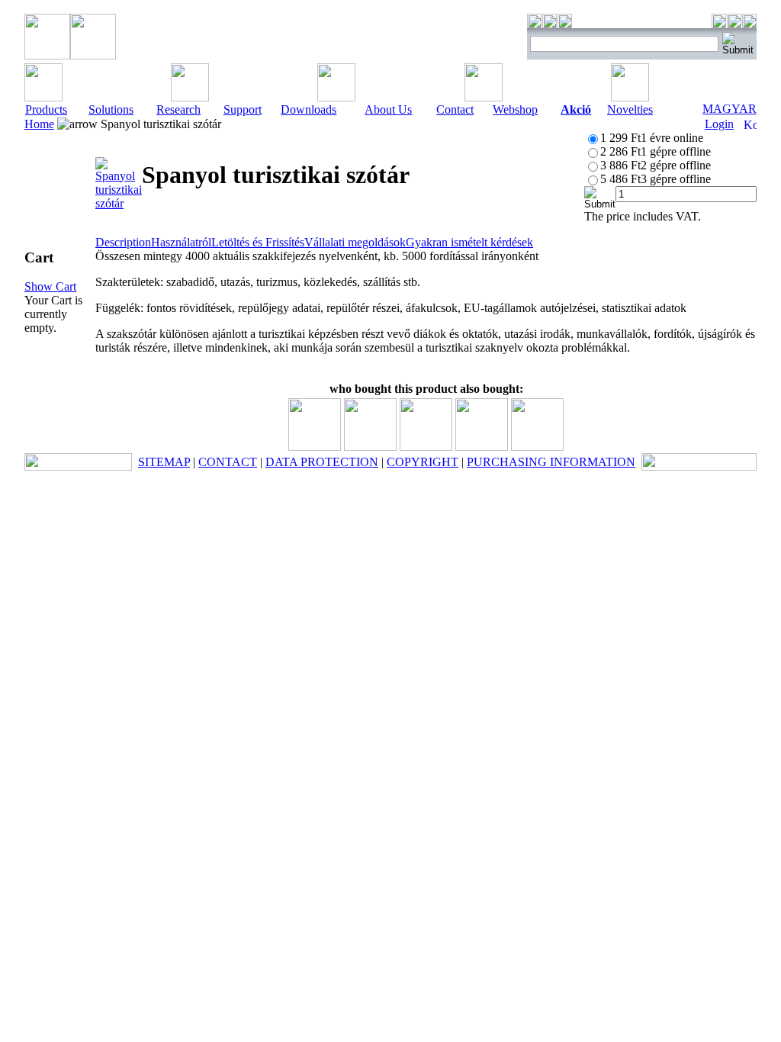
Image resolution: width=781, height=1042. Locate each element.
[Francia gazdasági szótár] (370, 446)
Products (46, 109)
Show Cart (50, 286)
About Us (388, 109)
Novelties (630, 109)
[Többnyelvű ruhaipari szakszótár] (537, 446)
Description (123, 242)
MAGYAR (729, 108)
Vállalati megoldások (355, 242)
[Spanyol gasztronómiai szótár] (426, 446)
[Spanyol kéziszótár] (314, 446)
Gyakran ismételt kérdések (469, 242)
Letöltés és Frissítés (257, 242)
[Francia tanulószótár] (481, 446)
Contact (455, 109)
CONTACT (227, 461)
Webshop (515, 109)
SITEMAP (164, 461)
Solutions (110, 109)
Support (242, 109)
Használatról (181, 242)
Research (178, 109)
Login (719, 123)
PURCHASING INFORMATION (551, 461)
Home (39, 123)
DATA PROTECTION (321, 461)
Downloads (308, 109)
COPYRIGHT (422, 461)
